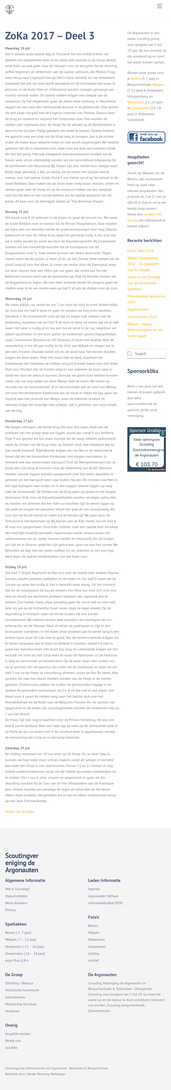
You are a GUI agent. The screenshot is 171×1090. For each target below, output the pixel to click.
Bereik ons (13, 1040)
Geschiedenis (15, 997)
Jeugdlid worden (18, 1033)
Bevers (136, 78)
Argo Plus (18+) (16, 960)
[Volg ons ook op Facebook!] (146, 142)
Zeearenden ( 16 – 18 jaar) (25, 953)
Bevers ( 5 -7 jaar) (18, 932)
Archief (93, 960)
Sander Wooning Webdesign (46, 1074)
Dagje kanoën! (138, 309)
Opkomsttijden (16, 896)
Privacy (10, 910)
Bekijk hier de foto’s (20, 811)
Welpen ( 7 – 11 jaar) (20, 939)
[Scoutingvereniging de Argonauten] (9, 12)
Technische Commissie (22, 990)
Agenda (94, 889)
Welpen (158, 84)
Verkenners (135, 102)
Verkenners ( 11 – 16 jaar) (24, 946)
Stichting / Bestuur (19, 983)
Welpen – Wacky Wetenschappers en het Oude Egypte (145, 330)
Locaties (11, 1047)
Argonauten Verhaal (103, 896)
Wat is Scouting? (17, 889)
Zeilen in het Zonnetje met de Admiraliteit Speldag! (144, 283)
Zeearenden (141, 108)
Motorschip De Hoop (21, 1004)
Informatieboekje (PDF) (105, 903)
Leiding (93, 953)
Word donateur (16, 903)
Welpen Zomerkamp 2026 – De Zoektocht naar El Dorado (143, 264)
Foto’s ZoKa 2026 (140, 250)
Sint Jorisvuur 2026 (142, 316)
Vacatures (12, 1011)
